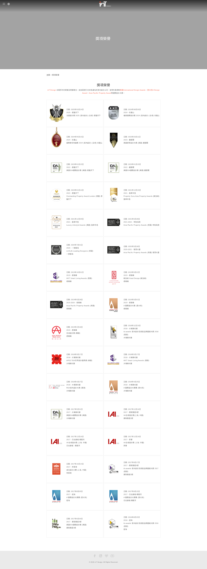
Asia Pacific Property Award (100, 93)
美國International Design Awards (133, 90)
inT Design (51, 90)
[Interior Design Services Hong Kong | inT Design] (105, 4)
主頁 (48, 75)
